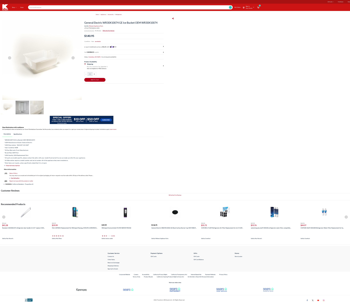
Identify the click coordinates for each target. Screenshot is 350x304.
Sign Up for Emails (113, 269)
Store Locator (238, 256)
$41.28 (5, 225)
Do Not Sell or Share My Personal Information (201, 277)
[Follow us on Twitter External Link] (313, 300)
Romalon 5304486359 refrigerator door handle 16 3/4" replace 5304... (23, 228)
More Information (10, 169)
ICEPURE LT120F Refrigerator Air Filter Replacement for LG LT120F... (222, 228)
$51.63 (4, 223)
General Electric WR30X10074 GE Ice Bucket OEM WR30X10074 (121, 22)
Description (7, 134)
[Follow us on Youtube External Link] (318, 300)
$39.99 (104, 225)
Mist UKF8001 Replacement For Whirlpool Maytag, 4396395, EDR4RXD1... (74, 228)
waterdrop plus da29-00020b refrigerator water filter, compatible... (271, 228)
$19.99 (55, 225)
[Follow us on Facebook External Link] (307, 300)
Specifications (18, 134)
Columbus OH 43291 (94, 57)
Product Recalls (148, 277)
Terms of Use (136, 277)
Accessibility (145, 274)
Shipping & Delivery (113, 265)
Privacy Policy (223, 274)
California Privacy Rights (160, 274)
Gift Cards (153, 256)
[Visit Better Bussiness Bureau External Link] (29, 300)
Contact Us (111, 256)
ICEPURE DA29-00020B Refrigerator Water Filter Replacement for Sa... (322, 228)
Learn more (113, 129)
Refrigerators (118, 14)
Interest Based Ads (196, 274)
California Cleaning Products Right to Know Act (170, 277)
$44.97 (303, 225)
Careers (136, 274)
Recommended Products (13, 204)
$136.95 (154, 225)
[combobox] (130, 7)
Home (97, 14)
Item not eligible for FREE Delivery (96, 68)
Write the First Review (108, 30)
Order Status (111, 259)
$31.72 (204, 225)
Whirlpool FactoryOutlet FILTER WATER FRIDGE (116, 228)
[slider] (56, 235)
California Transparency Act (179, 274)
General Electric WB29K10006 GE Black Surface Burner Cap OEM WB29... (174, 228)
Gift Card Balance (199, 259)
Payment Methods (210, 274)
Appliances (103, 14)
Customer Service (114, 253)
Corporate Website (124, 274)
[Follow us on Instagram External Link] (323, 300)
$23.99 (54, 223)
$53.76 (254, 225)
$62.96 (303, 223)
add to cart (95, 79)
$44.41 (203, 223)
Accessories (110, 14)
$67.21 (253, 223)
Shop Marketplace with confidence (13, 127)
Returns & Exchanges (113, 262)
